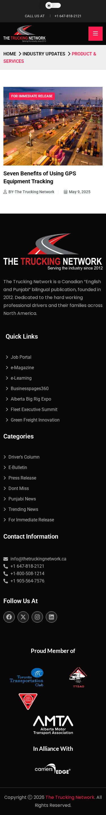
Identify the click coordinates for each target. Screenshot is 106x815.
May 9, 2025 (79, 192)
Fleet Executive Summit (34, 409)
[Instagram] (37, 617)
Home (9, 54)
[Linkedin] (51, 617)
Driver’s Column (24, 457)
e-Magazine (22, 367)
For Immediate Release (32, 96)
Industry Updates (44, 54)
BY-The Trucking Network (31, 192)
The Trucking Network (70, 797)
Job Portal (21, 357)
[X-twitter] (23, 617)
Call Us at (35, 16)
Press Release (22, 478)
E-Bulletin (17, 467)
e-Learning (21, 378)
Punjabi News (22, 499)
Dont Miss (18, 488)
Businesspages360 (30, 388)
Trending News (23, 509)
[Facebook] (9, 617)
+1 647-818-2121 (68, 16)
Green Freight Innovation (35, 420)
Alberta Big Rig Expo (31, 399)
